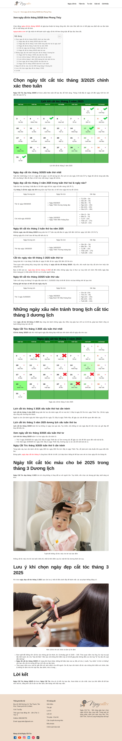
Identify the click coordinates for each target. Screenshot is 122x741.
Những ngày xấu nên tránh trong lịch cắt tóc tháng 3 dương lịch (35, 52)
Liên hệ (49, 714)
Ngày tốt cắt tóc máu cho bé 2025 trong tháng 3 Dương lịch (34, 66)
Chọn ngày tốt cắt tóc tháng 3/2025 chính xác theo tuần (33, 39)
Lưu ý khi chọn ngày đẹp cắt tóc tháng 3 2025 (30, 68)
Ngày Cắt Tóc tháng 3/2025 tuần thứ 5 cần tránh (34, 63)
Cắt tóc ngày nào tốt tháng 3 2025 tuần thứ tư (33, 48)
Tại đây (19, 709)
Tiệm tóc (82, 4)
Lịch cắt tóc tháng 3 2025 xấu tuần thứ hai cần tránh (35, 57)
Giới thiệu (105, 4)
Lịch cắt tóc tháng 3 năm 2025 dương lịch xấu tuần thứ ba (37, 59)
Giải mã (97, 4)
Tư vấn (89, 4)
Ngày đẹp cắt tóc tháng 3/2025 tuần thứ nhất (32, 41)
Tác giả (49, 707)
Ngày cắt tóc (72, 4)
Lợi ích (49, 710)
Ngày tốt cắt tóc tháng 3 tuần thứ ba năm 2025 (33, 46)
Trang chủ (16, 12)
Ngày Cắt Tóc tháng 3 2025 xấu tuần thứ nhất (33, 55)
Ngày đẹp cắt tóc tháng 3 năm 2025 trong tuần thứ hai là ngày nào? (40, 43)
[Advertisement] (61, 729)
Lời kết (18, 70)
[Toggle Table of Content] (59, 36)
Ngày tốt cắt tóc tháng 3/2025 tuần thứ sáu (32, 50)
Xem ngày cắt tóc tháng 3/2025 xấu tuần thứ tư (33, 61)
